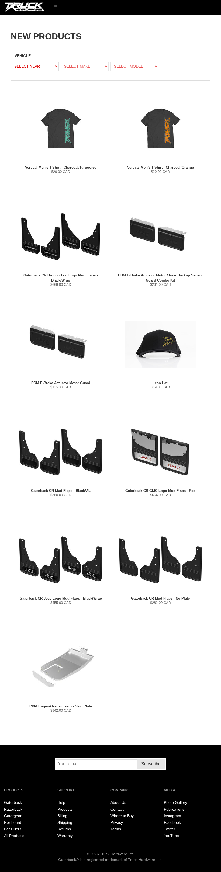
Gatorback (13, 803)
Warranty (65, 836)
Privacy (116, 823)
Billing (62, 816)
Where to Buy (122, 816)
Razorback (13, 809)
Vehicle (23, 56)
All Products (14, 836)
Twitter (169, 829)
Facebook (172, 823)
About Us (118, 803)
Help (61, 803)
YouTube (171, 836)
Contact (117, 809)
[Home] (24, 7)
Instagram (172, 816)
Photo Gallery (175, 803)
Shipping (64, 823)
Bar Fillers (12, 829)
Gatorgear (13, 816)
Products (64, 809)
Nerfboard (12, 823)
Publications (174, 809)
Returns (64, 829)
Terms (115, 829)
